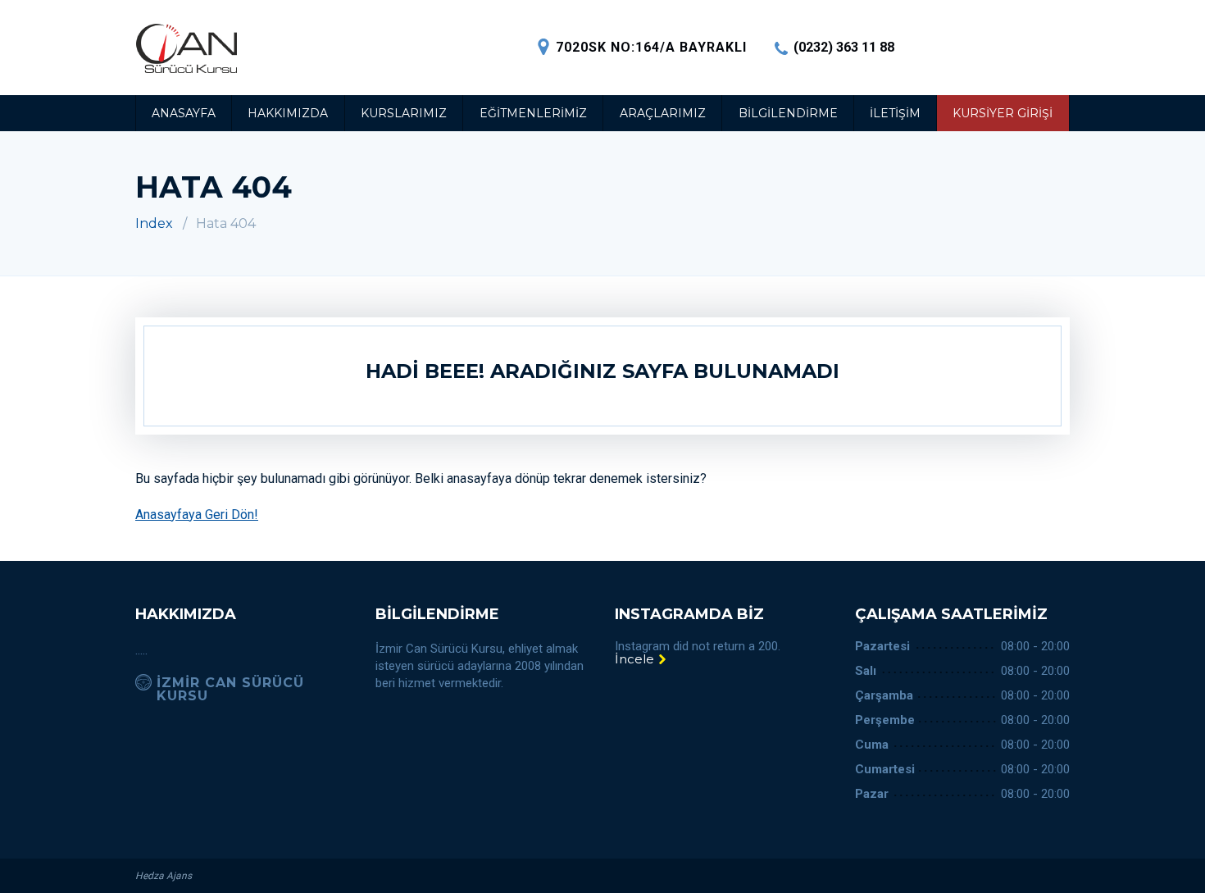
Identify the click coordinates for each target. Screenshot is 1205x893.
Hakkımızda (288, 113)
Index (154, 223)
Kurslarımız (404, 113)
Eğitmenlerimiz (533, 113)
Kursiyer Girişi (1003, 113)
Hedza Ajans (163, 876)
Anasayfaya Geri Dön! (196, 514)
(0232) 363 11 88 (843, 47)
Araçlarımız (663, 113)
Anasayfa (184, 113)
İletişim (895, 113)
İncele (636, 659)
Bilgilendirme (788, 113)
